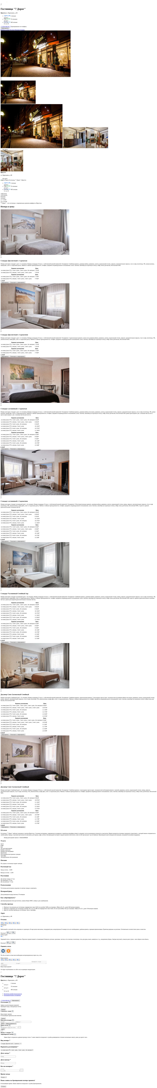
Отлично (3, 1086)
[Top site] (2, 999)
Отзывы (22, 29)
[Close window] (10, 1002)
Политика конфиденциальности (13, 994)
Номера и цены (5, 29)
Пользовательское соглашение (12, 995)
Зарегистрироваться (11, 1023)
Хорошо (3, 1009)
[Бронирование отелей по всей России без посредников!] (5, 2)
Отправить (4, 965)
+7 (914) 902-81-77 (6, 26)
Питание (17, 29)
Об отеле (12, 29)
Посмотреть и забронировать (17, 282)
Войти (2, 1023)
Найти (2, 1029)
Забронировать (5, 28)
